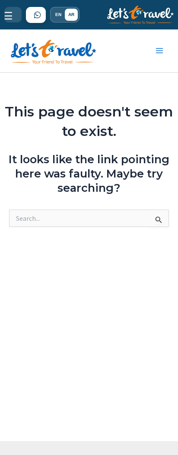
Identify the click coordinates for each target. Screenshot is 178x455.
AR (71, 14)
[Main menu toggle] (160, 51)
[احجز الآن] (36, 15)
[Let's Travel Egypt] (140, 15)
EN (58, 14)
